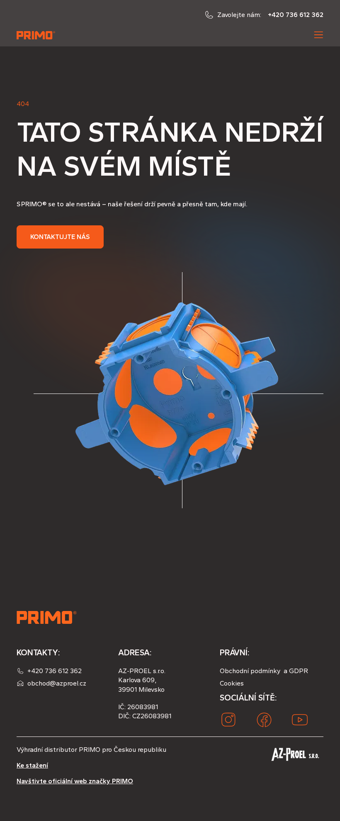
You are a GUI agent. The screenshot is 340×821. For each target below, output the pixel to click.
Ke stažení (32, 765)
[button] (318, 35)
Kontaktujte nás (60, 237)
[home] (36, 34)
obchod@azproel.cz (56, 683)
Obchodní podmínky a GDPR (264, 671)
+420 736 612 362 (295, 15)
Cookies (232, 683)
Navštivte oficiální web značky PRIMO (75, 781)
